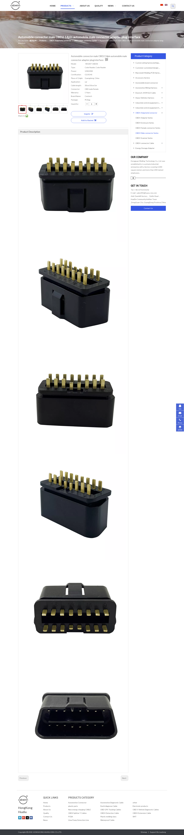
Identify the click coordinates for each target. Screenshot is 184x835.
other (135, 803)
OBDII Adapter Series (144, 118)
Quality (46, 813)
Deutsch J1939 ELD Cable (145, 93)
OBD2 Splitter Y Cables (77, 813)
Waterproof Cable (107, 820)
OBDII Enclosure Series (144, 123)
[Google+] (23, 817)
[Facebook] (31, 817)
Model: (73, 64)
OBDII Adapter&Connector (146, 113)
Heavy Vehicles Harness (144, 98)
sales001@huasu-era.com (147, 193)
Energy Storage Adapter (144, 148)
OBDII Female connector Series (147, 128)
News (45, 820)
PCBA (70, 817)
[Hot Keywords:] (173, 6)
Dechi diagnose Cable (108, 806)
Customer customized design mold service (149, 68)
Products (46, 806)
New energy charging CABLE (79, 810)
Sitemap (144, 832)
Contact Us (148, 208)
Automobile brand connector (146, 83)
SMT (134, 817)
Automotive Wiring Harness (146, 88)
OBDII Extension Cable (142, 813)
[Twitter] (27, 817)
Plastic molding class (108, 817)
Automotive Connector (77, 803)
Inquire (87, 114)
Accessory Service (142, 78)
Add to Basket (87, 120)
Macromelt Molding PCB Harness (148, 73)
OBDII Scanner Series (144, 138)
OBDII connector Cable (144, 143)
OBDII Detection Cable (109, 813)
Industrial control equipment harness (149, 108)
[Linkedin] (19, 817)
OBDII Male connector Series (146, 133)
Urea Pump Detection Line (78, 820)
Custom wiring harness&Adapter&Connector (149, 63)
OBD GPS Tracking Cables (110, 810)
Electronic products (140, 806)
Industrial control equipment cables (149, 103)
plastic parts (73, 806)
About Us (47, 810)
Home (45, 803)
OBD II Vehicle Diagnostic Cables (146, 810)
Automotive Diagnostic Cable (111, 803)
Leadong (162, 832)
